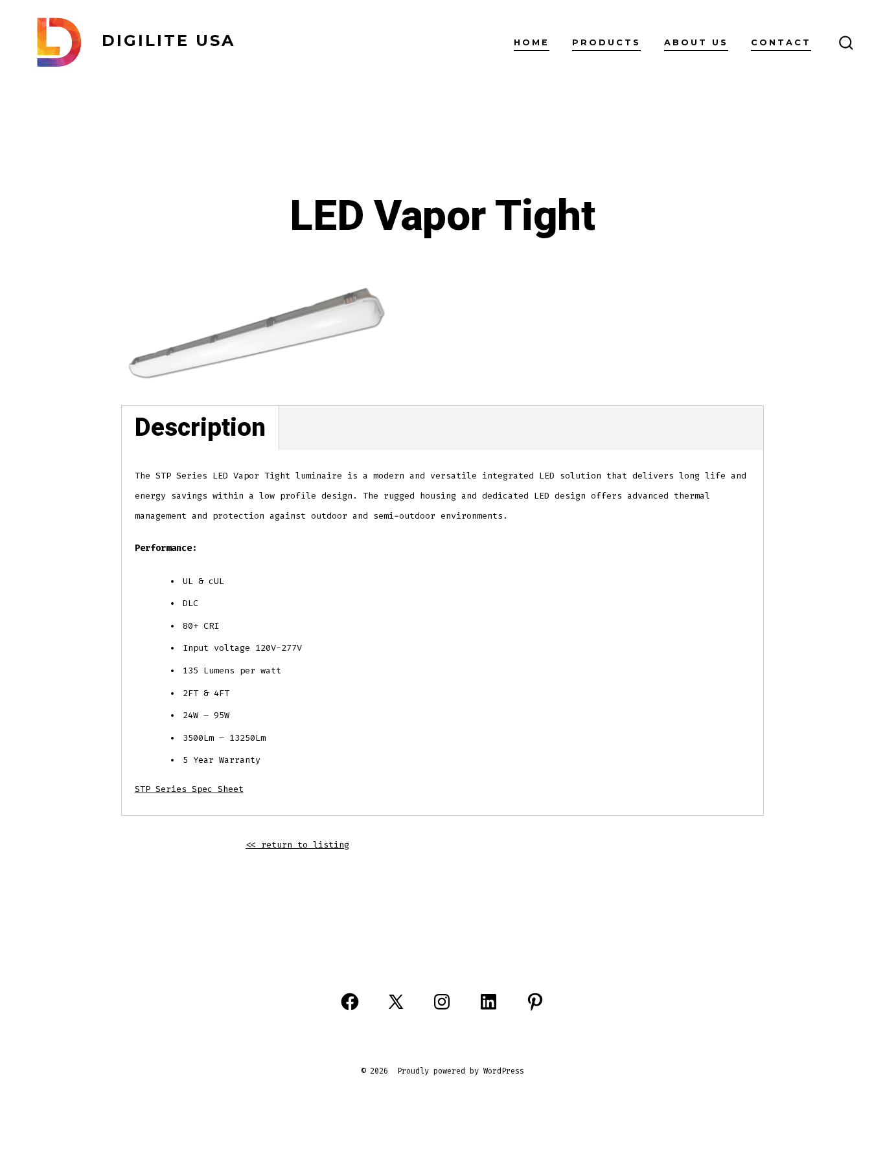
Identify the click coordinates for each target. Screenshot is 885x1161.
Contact (781, 42)
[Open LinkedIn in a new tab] (488, 1001)
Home (531, 42)
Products (606, 42)
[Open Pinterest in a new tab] (535, 1001)
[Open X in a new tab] (396, 1001)
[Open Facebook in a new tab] (350, 1001)
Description (200, 427)
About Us (696, 42)
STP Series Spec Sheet (189, 789)
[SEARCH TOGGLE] (846, 43)
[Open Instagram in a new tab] (442, 1001)
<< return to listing (297, 844)
